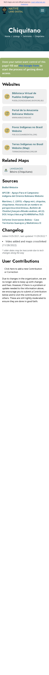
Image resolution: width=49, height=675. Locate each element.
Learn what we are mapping (33, 3)
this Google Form (29, 65)
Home (7, 36)
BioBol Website (10, 187)
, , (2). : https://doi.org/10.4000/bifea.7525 (24, 208)
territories (27, 36)
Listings (16, 36)
